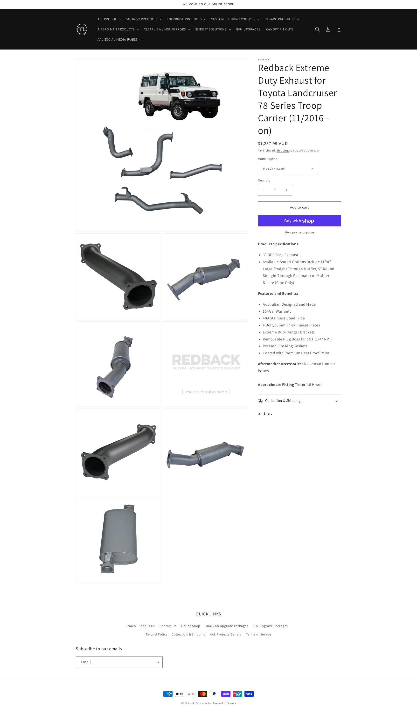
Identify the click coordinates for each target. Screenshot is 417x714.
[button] (144, 19)
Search (130, 626)
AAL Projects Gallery (226, 634)
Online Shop (190, 626)
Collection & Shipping (188, 634)
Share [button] (268, 413)
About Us (147, 626)
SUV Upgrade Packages (270, 626)
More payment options (299, 232)
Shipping (283, 150)
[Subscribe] (157, 662)
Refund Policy (156, 634)
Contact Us (168, 626)
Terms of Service (258, 634)
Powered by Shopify (224, 703)
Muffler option (268, 159)
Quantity (264, 180)
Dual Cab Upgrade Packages (226, 626)
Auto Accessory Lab (201, 703)
